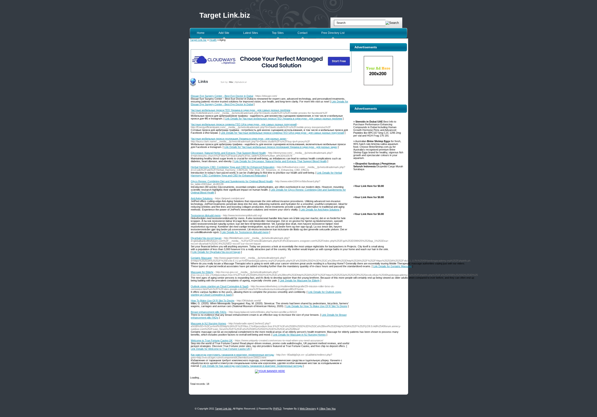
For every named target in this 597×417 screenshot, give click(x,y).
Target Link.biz (224, 15)
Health (213, 40)
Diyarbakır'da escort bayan (206, 238)
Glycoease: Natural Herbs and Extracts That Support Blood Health (228, 152)
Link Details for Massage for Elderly (300, 280)
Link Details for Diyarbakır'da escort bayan (216, 252)
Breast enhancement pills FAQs (208, 312)
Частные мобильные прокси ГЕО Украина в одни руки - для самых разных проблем (240, 110)
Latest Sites (250, 33)
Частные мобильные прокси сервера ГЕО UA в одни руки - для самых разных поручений (244, 124)
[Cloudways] (271, 71)
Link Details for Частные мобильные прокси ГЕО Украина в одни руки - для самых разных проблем (283, 118)
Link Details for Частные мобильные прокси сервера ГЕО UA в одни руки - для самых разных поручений (282, 132)
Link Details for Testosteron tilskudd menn (245, 232)
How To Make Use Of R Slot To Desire (212, 300)
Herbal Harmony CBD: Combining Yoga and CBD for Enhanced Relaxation (232, 167)
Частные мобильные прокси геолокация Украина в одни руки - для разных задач (238, 138)
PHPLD (277, 408)
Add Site (224, 33)
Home (201, 33)
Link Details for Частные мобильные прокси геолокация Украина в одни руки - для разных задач (280, 147)
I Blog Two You (327, 408)
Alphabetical (240, 82)
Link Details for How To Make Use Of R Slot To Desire (316, 306)
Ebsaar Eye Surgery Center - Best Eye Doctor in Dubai (222, 96)
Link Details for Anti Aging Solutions (320, 209)
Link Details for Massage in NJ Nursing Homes (299, 334)
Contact (302, 33)
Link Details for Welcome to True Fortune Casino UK (220, 348)
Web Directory (308, 408)
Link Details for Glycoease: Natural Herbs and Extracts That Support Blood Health (280, 161)
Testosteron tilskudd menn (206, 215)
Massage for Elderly (202, 272)
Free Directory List (332, 33)
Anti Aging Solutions (202, 198)
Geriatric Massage (201, 257)
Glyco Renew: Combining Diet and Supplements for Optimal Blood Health (232, 181)
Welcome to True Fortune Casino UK (212, 340)
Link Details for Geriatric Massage (392, 266)
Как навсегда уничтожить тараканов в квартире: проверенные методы (232, 354)
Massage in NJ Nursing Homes (208, 323)
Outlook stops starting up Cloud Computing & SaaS (219, 286)
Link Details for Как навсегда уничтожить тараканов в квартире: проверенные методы (252, 365)
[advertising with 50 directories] (270, 371)
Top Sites (278, 33)
